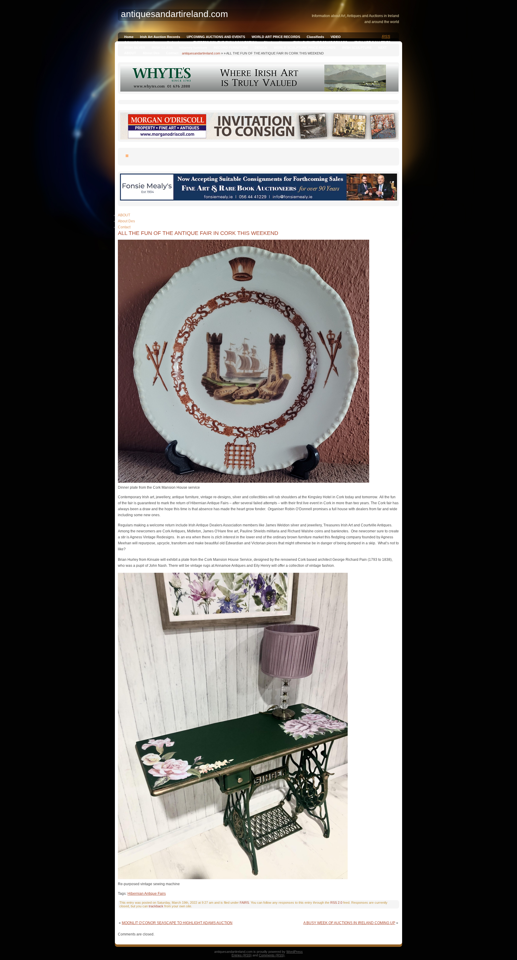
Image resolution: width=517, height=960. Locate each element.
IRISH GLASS (162, 47)
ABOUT (130, 53)
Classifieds (315, 37)
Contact (172, 53)
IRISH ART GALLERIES (372, 42)
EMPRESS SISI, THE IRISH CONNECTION (225, 42)
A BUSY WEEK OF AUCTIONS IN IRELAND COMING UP (349, 923)
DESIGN (261, 47)
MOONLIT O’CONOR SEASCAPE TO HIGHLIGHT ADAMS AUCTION (177, 923)
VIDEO (336, 37)
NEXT (382, 47)
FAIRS (244, 902)
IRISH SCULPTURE (357, 47)
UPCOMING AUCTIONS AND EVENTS (216, 37)
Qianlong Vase (275, 42)
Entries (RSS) (242, 955)
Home (128, 37)
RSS (386, 36)
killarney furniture (193, 47)
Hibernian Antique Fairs (146, 893)
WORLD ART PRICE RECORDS (276, 37)
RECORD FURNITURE (231, 47)
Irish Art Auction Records (160, 37)
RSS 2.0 (336, 902)
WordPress (294, 951)
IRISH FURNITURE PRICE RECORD (320, 42)
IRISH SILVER (134, 47)
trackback (156, 906)
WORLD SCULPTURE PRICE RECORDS (304, 47)
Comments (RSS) (272, 955)
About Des (151, 53)
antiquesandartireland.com (201, 53)
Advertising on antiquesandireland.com (155, 42)
